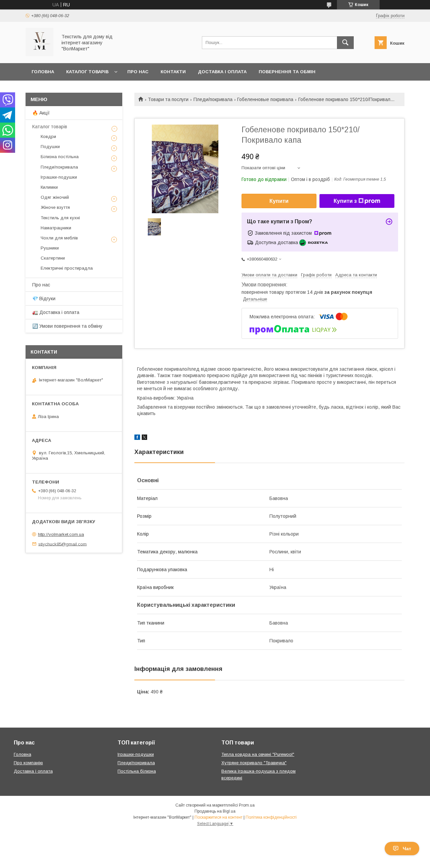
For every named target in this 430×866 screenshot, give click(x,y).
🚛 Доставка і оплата (55, 312)
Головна (43, 71)
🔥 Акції (41, 113)
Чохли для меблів (59, 237)
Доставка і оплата (222, 71)
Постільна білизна (137, 771)
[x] (144, 438)
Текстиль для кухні (60, 217)
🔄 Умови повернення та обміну (67, 326)
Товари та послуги (168, 99)
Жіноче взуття (55, 207)
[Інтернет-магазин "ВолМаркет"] (39, 54)
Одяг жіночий (55, 197)
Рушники (50, 247)
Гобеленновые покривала (265, 99)
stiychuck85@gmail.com (62, 543)
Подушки (50, 146)
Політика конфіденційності (271, 817)
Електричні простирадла (67, 268)
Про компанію (28, 762)
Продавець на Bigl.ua (215, 811)
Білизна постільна (60, 156)
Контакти (173, 71)
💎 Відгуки (43, 298)
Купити (279, 201)
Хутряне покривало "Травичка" (254, 762)
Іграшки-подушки (59, 177)
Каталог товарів (87, 71)
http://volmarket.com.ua (61, 534)
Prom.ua (247, 805)
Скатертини (53, 258)
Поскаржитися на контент (219, 817)
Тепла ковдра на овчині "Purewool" (257, 754)
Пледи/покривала (213, 99)
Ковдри (48, 136)
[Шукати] (345, 42)
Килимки (49, 187)
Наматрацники (56, 227)
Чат (407, 848)
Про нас (137, 71)
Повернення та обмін (287, 71)
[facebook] (137, 438)
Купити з (345, 201)
